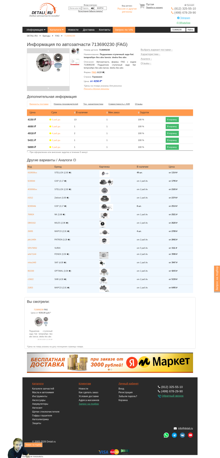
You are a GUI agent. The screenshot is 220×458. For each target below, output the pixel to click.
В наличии (82, 112)
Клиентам (85, 383)
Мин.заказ (113, 112)
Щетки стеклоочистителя (45, 411)
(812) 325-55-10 (184, 8)
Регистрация (83, 11)
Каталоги (56, 29)
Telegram (185, 18)
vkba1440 (32, 262)
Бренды (46, 36)
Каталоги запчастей (43, 388)
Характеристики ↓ (150, 54)
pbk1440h (32, 240)
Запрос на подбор (89, 404)
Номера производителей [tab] (66, 104)
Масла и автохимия (43, 392)
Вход (121, 388)
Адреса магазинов (89, 400)
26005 (30, 231)
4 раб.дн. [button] (56, 133)
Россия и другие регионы (127, 10)
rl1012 (30, 198)
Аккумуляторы (40, 404)
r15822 (31, 279)
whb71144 (32, 254)
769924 (31, 214)
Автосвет (37, 408)
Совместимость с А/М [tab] (119, 104)
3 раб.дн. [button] (56, 147)
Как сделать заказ (88, 392)
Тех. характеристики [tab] (93, 104)
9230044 (31, 181)
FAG (57, 36)
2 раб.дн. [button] (56, 140)
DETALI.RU (32, 36)
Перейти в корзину (154, 7)
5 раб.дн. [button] (56, 119)
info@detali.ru (185, 428)
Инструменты (39, 396)
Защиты (36, 423)
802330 (31, 271)
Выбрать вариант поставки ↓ (157, 49)
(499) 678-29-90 (184, 12)
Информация (35, 29)
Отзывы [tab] (138, 104)
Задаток (144, 112)
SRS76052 (32, 248)
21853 (30, 288)
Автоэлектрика (40, 419)
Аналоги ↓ (146, 59)
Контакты (104, 29)
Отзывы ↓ (146, 63)
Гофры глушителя (42, 415)
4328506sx (32, 172)
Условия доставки (89, 396)
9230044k (32, 206)
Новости (73, 29)
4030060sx (32, 189)
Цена (32, 112)
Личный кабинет (129, 383)
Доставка (88, 29)
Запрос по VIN (124, 29)
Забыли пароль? (96, 11)
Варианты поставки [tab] (38, 104)
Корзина (123, 400)
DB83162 (32, 223)
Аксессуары (38, 400)
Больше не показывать (32, 456)
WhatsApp (184, 23)
